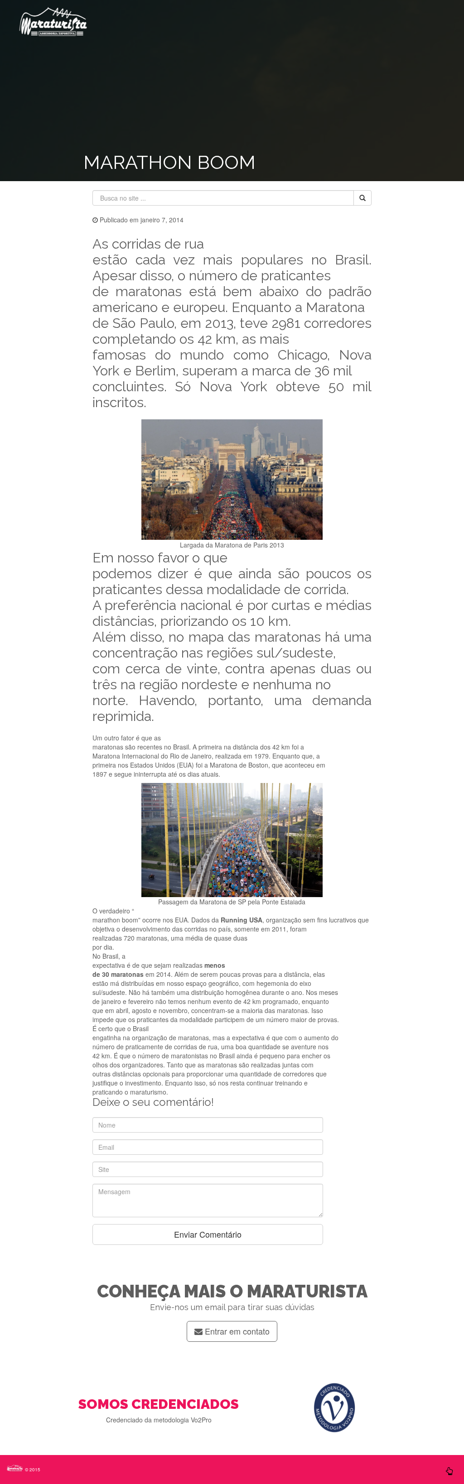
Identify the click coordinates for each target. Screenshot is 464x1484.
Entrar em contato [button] (236, 1331)
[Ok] (362, 198)
